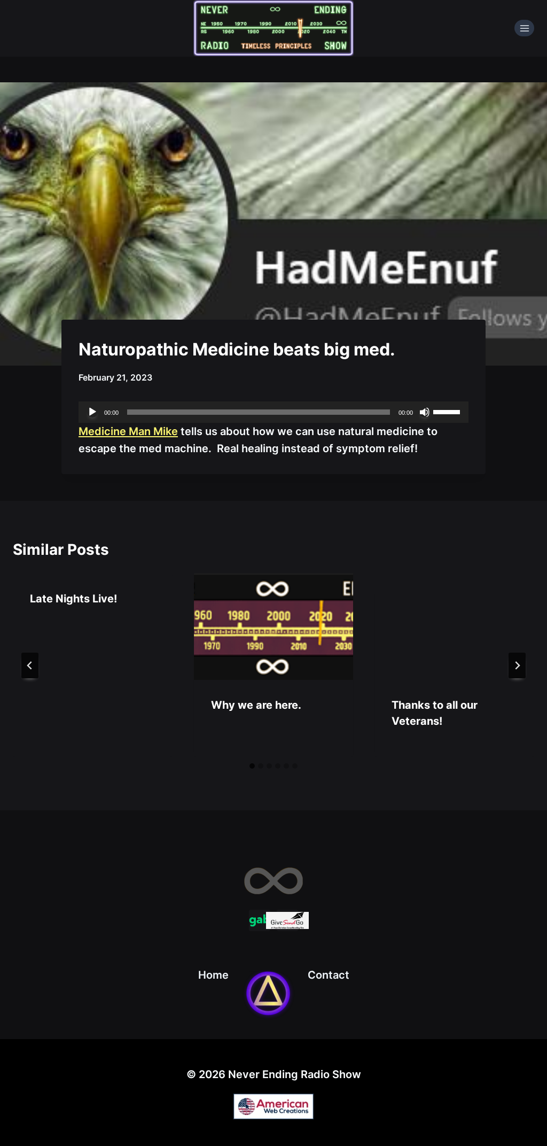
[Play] (92, 412)
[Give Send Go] (287, 920)
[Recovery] (268, 993)
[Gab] (259, 920)
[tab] (252, 766)
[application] (273, 412)
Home (213, 975)
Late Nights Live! (73, 598)
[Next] (517, 665)
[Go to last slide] (29, 665)
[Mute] (424, 412)
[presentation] (274, 627)
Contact (328, 975)
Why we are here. (256, 705)
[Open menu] (524, 28)
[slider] (448, 411)
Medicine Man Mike (128, 431)
